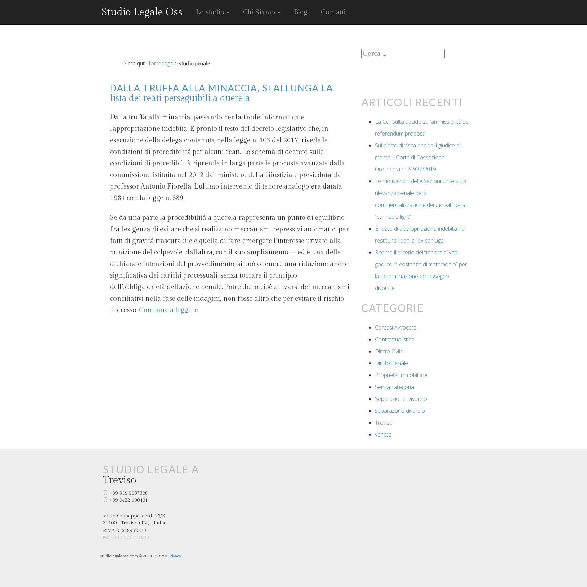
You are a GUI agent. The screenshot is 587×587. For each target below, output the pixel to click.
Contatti (333, 12)
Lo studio (211, 12)
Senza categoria (394, 387)
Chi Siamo (260, 12)
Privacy (174, 555)
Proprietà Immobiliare (401, 375)
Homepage (159, 63)
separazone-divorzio (400, 410)
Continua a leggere (168, 310)
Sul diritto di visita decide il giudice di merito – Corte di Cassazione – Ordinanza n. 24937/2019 (417, 157)
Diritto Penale (391, 363)
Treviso (384, 422)
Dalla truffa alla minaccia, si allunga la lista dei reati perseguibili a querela (221, 93)
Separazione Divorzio (401, 399)
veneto (383, 434)
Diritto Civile (389, 351)
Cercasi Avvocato (396, 327)
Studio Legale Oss (142, 12)
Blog (300, 12)
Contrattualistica (394, 339)
